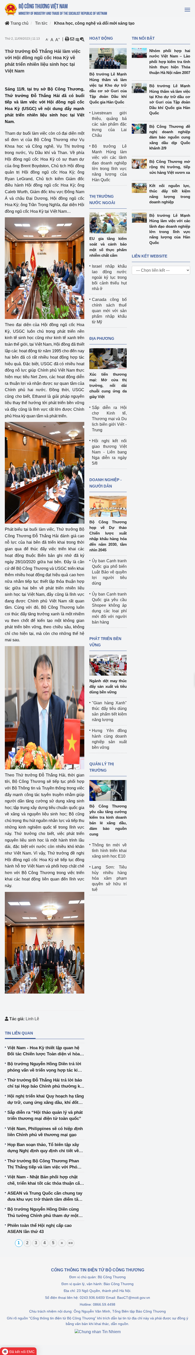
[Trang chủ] (56, 9)
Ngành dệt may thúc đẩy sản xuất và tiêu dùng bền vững (108, 686)
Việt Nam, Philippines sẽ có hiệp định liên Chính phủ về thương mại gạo (45, 1131)
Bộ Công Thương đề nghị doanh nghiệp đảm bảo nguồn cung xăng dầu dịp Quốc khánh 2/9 (169, 137)
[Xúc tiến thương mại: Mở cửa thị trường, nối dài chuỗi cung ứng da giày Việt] (108, 358)
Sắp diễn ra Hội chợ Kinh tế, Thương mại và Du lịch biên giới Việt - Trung (109, 418)
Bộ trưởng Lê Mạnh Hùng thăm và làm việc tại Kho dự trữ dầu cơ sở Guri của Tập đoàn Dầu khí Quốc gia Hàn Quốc (169, 99)
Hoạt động (101, 38)
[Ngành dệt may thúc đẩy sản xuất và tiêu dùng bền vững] (108, 665)
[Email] (72, 39)
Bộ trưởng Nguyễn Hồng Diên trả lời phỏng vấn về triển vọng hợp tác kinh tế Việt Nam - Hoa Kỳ (45, 1067)
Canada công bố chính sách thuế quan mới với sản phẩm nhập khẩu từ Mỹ (109, 310)
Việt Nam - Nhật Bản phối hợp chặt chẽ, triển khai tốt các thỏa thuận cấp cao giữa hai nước (44, 1180)
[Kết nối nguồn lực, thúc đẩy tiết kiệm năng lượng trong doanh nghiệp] (140, 188)
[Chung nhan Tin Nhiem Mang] (98, 1332)
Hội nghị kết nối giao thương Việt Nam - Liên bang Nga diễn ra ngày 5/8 (109, 452)
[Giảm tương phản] (82, 39)
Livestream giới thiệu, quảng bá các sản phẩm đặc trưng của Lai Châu (109, 124)
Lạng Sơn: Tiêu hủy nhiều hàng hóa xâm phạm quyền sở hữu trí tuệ (109, 878)
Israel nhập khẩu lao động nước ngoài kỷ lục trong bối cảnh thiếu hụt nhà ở (109, 277)
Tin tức (41, 23)
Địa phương (101, 338)
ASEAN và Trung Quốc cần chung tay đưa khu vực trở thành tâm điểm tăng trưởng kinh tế (45, 1197)
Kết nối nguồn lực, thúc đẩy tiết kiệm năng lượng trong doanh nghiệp (169, 194)
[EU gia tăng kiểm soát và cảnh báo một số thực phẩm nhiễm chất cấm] (108, 222)
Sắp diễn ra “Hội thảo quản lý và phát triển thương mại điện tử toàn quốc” (45, 1115)
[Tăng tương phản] (77, 39)
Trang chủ (18, 23)
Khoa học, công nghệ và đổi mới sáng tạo (94, 23)
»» (70, 1243)
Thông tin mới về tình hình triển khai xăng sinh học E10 (109, 850)
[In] (67, 39)
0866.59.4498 (104, 1304)
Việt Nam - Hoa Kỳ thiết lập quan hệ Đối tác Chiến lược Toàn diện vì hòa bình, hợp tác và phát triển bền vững (44, 1051)
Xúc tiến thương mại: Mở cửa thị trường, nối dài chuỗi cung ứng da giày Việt (108, 385)
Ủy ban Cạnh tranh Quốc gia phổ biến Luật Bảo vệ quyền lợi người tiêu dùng (109, 572)
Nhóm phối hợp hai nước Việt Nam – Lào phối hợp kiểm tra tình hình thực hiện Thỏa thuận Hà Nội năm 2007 (169, 62)
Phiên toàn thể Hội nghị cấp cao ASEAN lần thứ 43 (39, 1228)
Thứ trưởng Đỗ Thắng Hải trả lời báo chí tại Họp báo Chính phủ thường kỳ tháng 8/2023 (44, 1084)
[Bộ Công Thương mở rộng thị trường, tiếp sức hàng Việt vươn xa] (140, 164)
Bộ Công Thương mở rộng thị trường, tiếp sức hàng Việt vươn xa (169, 167)
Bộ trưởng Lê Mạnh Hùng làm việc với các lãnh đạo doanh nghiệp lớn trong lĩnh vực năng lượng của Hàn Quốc (109, 163)
